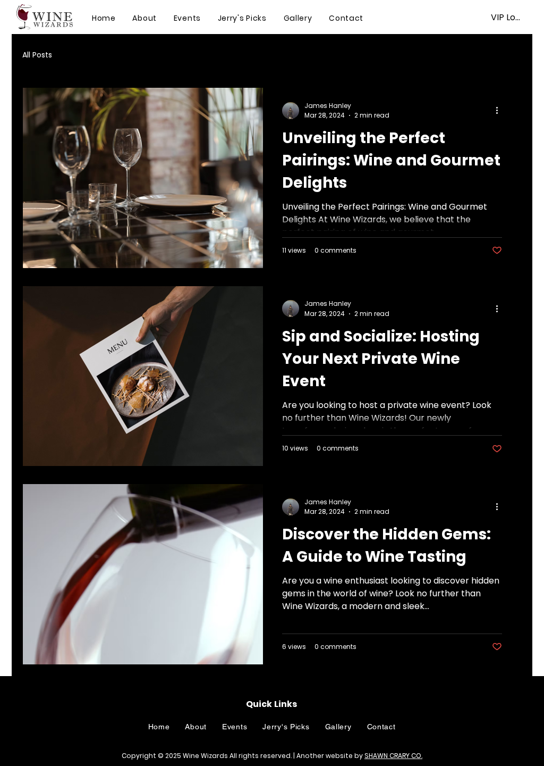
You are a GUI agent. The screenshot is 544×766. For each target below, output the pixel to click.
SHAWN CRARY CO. (393, 755)
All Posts (37, 55)
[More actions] (500, 110)
